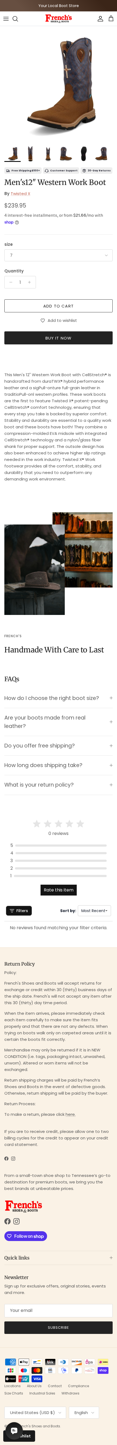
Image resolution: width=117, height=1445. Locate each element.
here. (71, 1114)
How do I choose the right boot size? (51, 698)
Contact (55, 1386)
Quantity (14, 271)
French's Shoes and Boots (38, 1426)
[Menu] (6, 19)
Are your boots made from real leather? (44, 722)
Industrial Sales (42, 1393)
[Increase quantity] (31, 282)
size (8, 244)
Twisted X (20, 193)
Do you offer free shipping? (39, 745)
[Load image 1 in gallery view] (58, 84)
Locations (12, 1386)
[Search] (18, 19)
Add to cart (58, 306)
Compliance (78, 1386)
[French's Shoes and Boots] (58, 18)
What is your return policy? (39, 785)
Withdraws (70, 1393)
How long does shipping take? (43, 765)
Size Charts (13, 1393)
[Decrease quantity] (9, 282)
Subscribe (58, 1327)
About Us (34, 1386)
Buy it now (58, 338)
